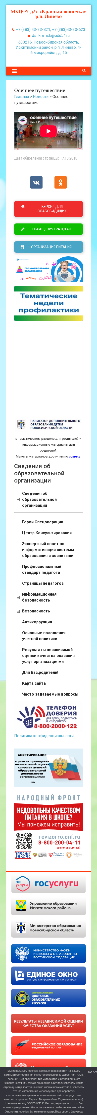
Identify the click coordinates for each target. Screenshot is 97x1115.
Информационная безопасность (39, 597)
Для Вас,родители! (40, 672)
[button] (14, 71)
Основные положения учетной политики (43, 635)
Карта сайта (34, 683)
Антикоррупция (37, 622)
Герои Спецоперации (42, 522)
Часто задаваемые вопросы (50, 694)
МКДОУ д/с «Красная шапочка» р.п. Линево (48, 14)
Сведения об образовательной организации (39, 499)
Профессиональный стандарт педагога (41, 569)
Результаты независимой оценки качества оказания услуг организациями (48, 655)
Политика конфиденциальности (44, 735)
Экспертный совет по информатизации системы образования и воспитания (48, 549)
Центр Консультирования (47, 533)
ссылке (74, 456)
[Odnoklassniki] (60, 182)
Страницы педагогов (43, 583)
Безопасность (36, 611)
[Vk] (36, 182)
